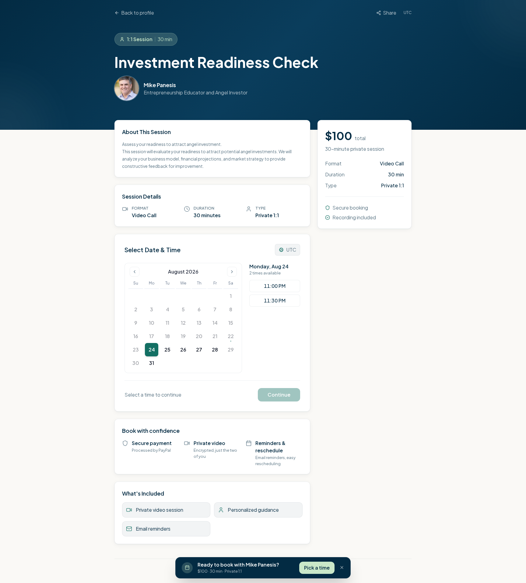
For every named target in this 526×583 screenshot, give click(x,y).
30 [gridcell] (135, 363)
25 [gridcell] (167, 349)
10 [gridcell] (151, 323)
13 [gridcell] (199, 323)
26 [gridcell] (183, 349)
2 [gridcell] (135, 309)
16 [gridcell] (135, 336)
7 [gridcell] (214, 309)
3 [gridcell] (151, 309)
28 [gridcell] (215, 349)
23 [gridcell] (136, 349)
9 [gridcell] (135, 323)
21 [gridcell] (214, 336)
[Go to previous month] (134, 272)
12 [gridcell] (183, 323)
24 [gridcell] (152, 349)
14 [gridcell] (215, 323)
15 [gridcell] (230, 323)
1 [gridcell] (231, 296)
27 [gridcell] (199, 349)
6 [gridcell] (199, 309)
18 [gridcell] (167, 336)
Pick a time (317, 567)
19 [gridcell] (183, 336)
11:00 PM (275, 286)
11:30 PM (275, 300)
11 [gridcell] (167, 323)
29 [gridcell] (231, 349)
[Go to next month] (232, 272)
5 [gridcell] (183, 309)
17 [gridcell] (151, 336)
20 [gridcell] (199, 336)
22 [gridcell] (231, 336)
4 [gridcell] (167, 309)
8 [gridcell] (230, 309)
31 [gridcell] (151, 363)
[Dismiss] (341, 567)
